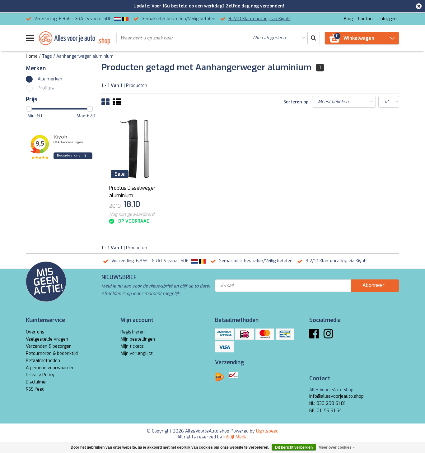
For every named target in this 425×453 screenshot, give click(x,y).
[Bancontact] (285, 334)
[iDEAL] (244, 334)
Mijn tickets (132, 346)
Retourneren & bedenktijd (52, 353)
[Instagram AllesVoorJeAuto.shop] (328, 336)
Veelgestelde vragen (47, 339)
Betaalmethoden (43, 361)
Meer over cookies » (337, 447)
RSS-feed (35, 389)
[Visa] (224, 346)
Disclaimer (36, 382)
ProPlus (46, 88)
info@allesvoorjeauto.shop (336, 396)
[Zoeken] (313, 37)
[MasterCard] (264, 334)
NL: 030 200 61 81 (327, 403)
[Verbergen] (419, 6)
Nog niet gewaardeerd (131, 214)
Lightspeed (267, 431)
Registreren (132, 332)
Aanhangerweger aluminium (85, 56)
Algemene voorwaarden (50, 368)
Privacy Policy (40, 375)
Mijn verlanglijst (136, 353)
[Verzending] (219, 377)
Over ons (35, 332)
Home (32, 56)
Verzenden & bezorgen (49, 346)
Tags (47, 56)
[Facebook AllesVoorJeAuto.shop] (314, 336)
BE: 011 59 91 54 (325, 411)
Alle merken (50, 79)
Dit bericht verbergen (294, 447)
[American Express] (224, 334)
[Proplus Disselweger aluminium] (138, 148)
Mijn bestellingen (137, 339)
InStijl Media (235, 437)
